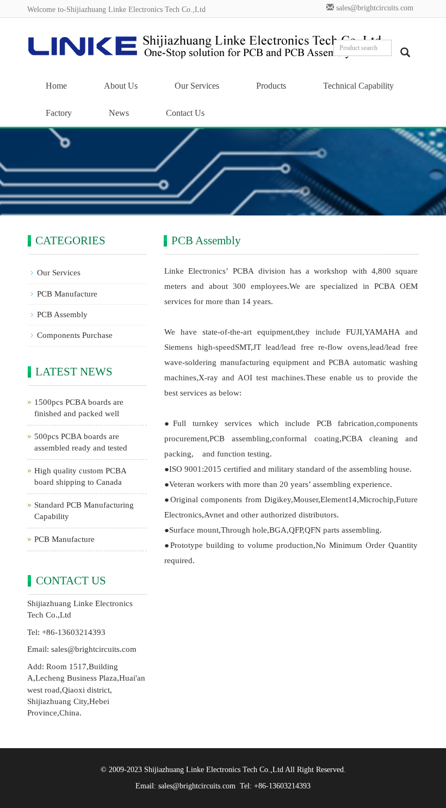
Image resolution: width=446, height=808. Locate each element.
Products (271, 85)
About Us (121, 85)
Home (56, 85)
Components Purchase (75, 335)
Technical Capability (358, 85)
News (119, 113)
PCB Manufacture (67, 293)
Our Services (197, 85)
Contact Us (185, 113)
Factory (59, 113)
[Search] (405, 52)
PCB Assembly (62, 314)
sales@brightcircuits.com (374, 8)
